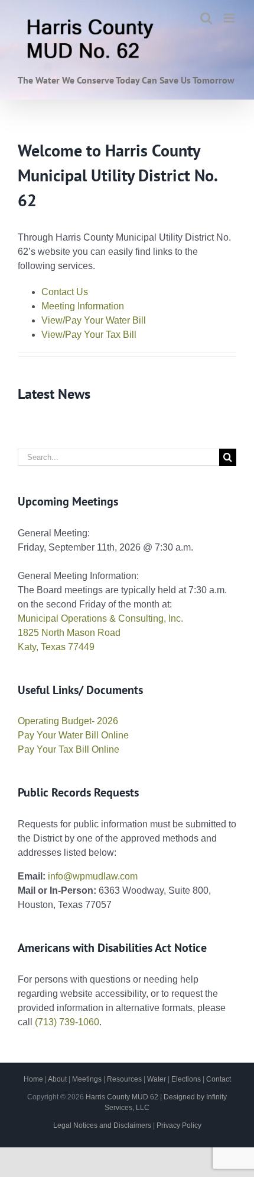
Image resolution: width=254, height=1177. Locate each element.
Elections (186, 1079)
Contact (218, 1079)
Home (33, 1079)
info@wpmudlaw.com (93, 876)
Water (156, 1079)
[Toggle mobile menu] (230, 18)
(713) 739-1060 (67, 1022)
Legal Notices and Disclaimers (102, 1125)
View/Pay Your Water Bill (93, 320)
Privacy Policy (179, 1125)
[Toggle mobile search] (206, 18)
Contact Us (64, 292)
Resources (124, 1079)
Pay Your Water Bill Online (73, 735)
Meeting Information (82, 306)
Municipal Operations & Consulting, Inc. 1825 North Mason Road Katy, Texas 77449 (100, 632)
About (57, 1079)
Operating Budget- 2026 (68, 721)
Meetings (87, 1079)
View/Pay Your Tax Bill (88, 335)
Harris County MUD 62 (122, 1097)
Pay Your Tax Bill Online (68, 749)
